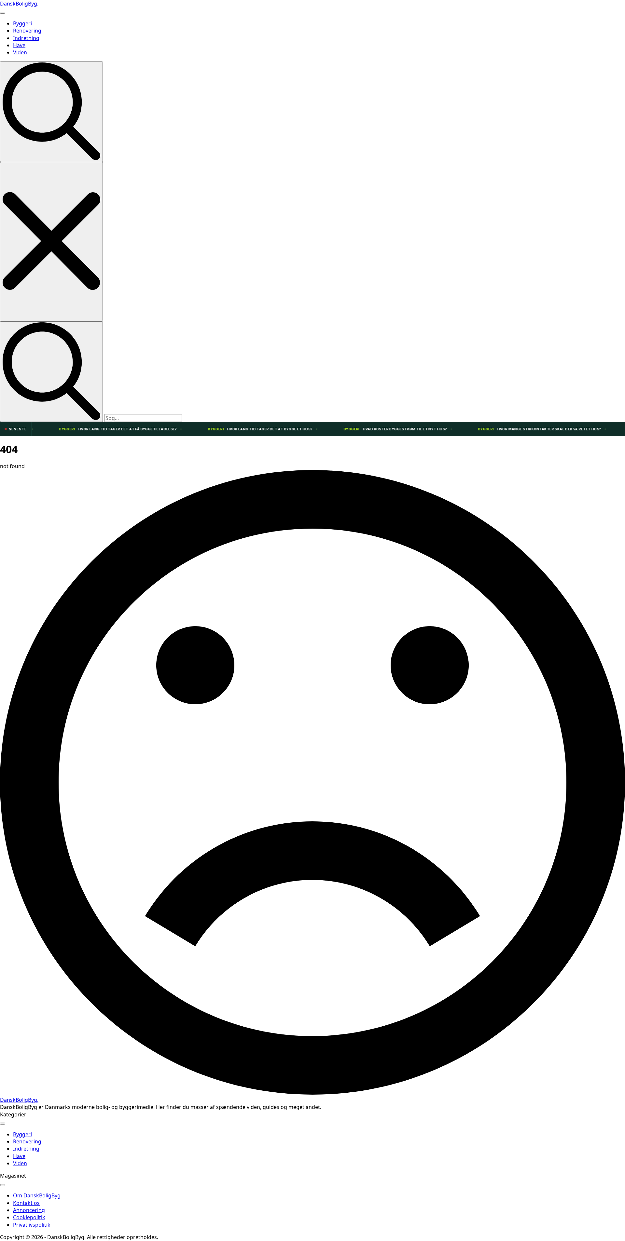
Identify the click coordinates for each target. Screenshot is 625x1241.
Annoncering (29, 1210)
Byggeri (22, 23)
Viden (20, 52)
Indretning (26, 38)
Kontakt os (26, 1203)
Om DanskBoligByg (37, 1195)
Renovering (27, 30)
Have (19, 45)
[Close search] (51, 241)
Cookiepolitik (29, 1217)
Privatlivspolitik (31, 1224)
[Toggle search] (51, 111)
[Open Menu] (2, 13)
